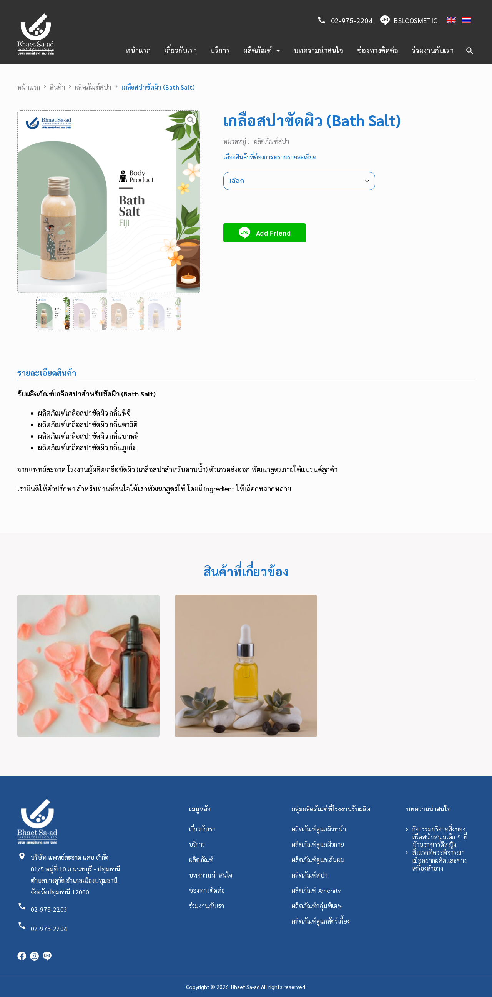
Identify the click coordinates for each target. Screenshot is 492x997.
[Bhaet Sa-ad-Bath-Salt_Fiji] (108, 201)
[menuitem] (448, 20)
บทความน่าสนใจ (319, 50)
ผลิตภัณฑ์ (257, 50)
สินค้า (57, 87)
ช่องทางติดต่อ (378, 50)
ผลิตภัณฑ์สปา (93, 87)
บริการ (220, 50)
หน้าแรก (138, 50)
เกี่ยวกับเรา (181, 50)
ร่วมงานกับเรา (433, 50)
